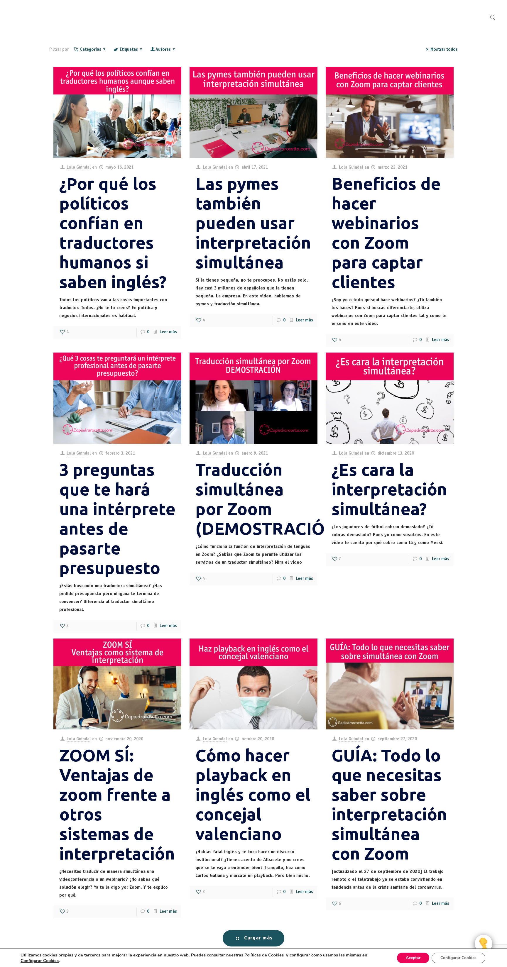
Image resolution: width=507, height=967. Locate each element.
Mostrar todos (444, 50)
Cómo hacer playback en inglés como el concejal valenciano (252, 794)
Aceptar (413, 958)
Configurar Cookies (458, 958)
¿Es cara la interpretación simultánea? (389, 489)
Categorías (90, 50)
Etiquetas (129, 50)
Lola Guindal (79, 167)
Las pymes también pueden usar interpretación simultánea (253, 223)
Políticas (264, 955)
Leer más (168, 332)
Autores (163, 50)
